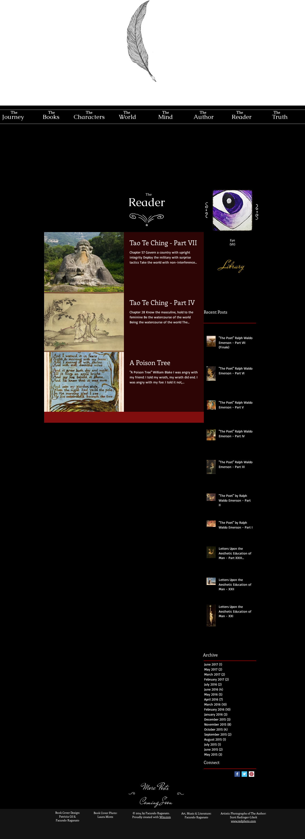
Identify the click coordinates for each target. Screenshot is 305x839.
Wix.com (165, 817)
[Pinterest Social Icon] (251, 774)
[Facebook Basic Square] (237, 774)
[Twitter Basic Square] (244, 774)
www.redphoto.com (243, 821)
